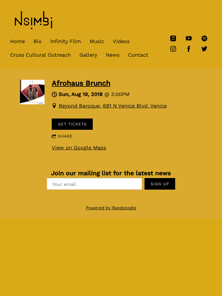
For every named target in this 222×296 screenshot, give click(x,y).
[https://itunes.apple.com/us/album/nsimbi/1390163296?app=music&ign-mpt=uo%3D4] (173, 38)
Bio (38, 41)
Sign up (160, 184)
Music (97, 41)
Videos (121, 41)
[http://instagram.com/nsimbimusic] (173, 49)
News (112, 55)
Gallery (88, 55)
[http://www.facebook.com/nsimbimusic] (189, 49)
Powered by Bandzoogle (111, 207)
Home (17, 41)
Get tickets (72, 124)
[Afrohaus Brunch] (32, 102)
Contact (138, 55)
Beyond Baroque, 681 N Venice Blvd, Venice (113, 106)
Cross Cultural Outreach (40, 55)
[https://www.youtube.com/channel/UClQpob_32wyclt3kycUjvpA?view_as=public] (189, 38)
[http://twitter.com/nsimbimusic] (204, 49)
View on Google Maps (79, 148)
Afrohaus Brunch (81, 83)
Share (65, 136)
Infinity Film (65, 41)
